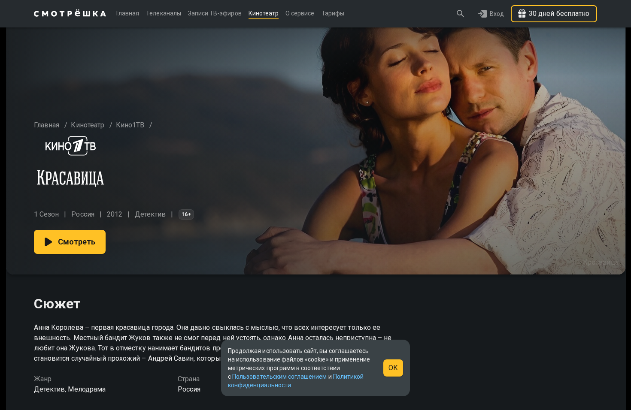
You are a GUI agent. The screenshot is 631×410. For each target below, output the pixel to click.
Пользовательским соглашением (279, 376)
